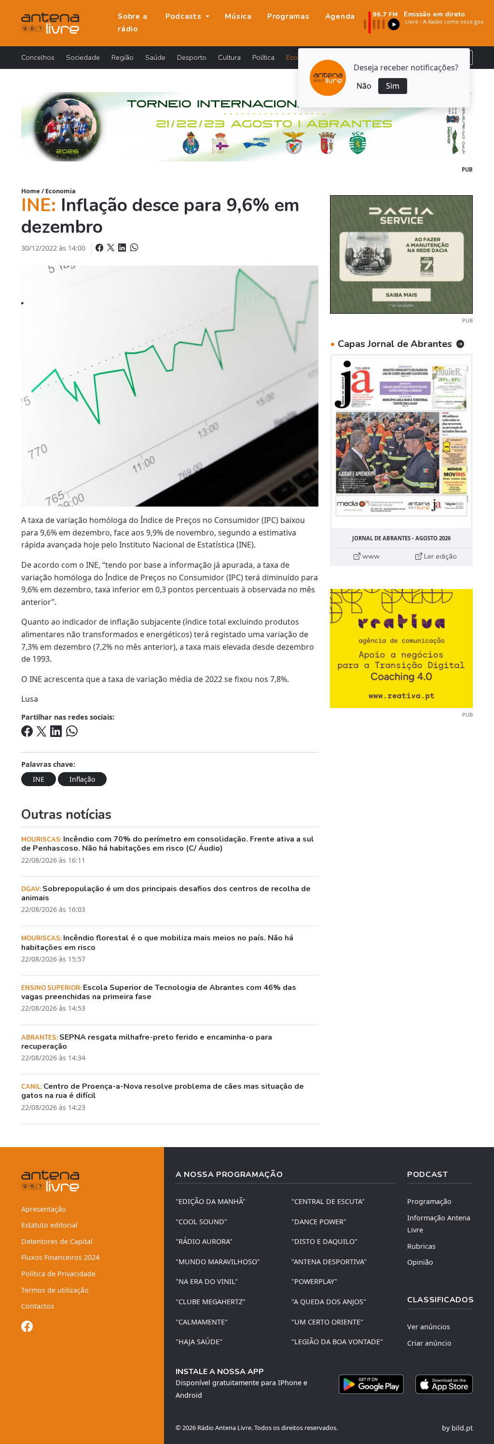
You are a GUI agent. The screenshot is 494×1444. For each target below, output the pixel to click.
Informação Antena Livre (438, 1224)
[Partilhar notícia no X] (111, 247)
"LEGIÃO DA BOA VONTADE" (337, 1341)
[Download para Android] (371, 1384)
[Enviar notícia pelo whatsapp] (133, 247)
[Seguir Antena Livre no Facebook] (27, 1328)
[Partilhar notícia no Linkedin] (123, 247)
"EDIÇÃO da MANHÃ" (211, 1201)
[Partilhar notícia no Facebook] (100, 247)
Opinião (420, 1262)
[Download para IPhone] (444, 1384)
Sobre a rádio (132, 23)
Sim (392, 85)
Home (30, 191)
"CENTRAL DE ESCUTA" (328, 1201)
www (370, 556)
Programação (429, 1201)
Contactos (37, 1305)
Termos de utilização (55, 1290)
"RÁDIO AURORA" (204, 1241)
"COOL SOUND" (201, 1221)
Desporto (191, 57)
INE (38, 779)
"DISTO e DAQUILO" (324, 1241)
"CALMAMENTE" (202, 1321)
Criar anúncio (429, 1343)
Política (263, 57)
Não (364, 85)
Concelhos (38, 57)
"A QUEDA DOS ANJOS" (328, 1301)
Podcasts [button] (184, 16)
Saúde (155, 57)
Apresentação (43, 1209)
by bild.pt (457, 1427)
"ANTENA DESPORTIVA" (329, 1261)
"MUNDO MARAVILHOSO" (218, 1261)
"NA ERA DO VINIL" (207, 1281)
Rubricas (421, 1246)
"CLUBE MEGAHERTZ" (211, 1301)
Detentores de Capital (57, 1241)
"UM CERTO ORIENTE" (327, 1321)
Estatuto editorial (49, 1225)
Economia (60, 191)
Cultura (229, 57)
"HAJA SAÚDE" (199, 1341)
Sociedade (83, 57)
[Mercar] (401, 253)
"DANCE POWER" (318, 1221)
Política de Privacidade (58, 1273)
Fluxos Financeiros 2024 (60, 1257)
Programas (288, 16)
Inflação (82, 779)
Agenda (340, 16)
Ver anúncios (428, 1326)
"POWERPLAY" (314, 1281)
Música (238, 16)
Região (122, 57)
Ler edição (439, 556)
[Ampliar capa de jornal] (401, 442)
